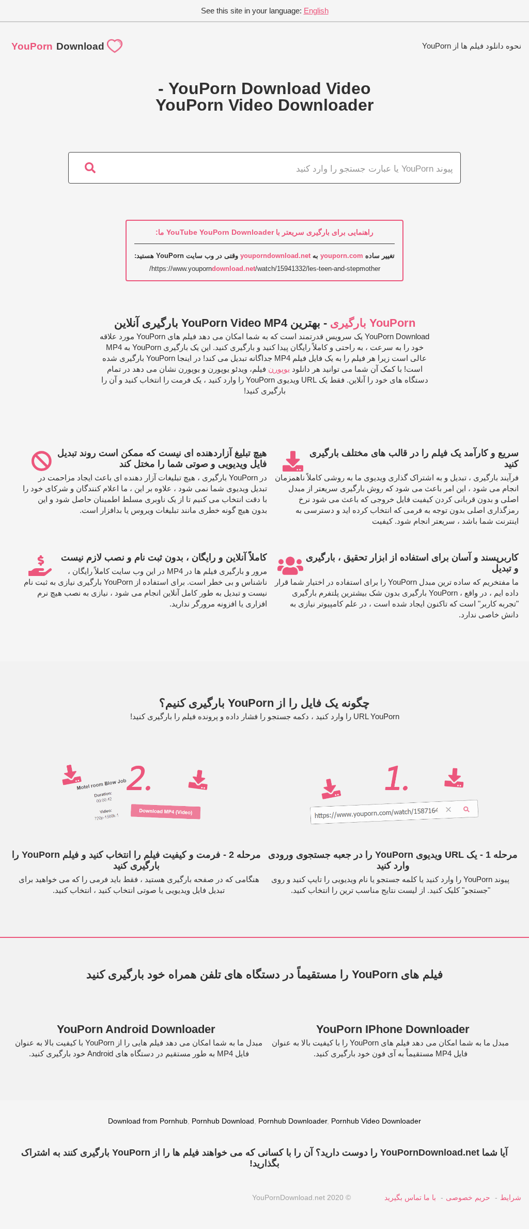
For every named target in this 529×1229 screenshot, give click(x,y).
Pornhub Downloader (292, 1121)
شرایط (510, 1197)
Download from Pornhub (148, 1121)
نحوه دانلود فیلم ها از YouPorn (471, 45)
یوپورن (279, 369)
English (316, 10)
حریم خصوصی (468, 1197)
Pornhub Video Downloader (376, 1121)
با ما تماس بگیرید (410, 1197)
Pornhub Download (223, 1121)
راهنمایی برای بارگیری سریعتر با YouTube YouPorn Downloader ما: (264, 232)
